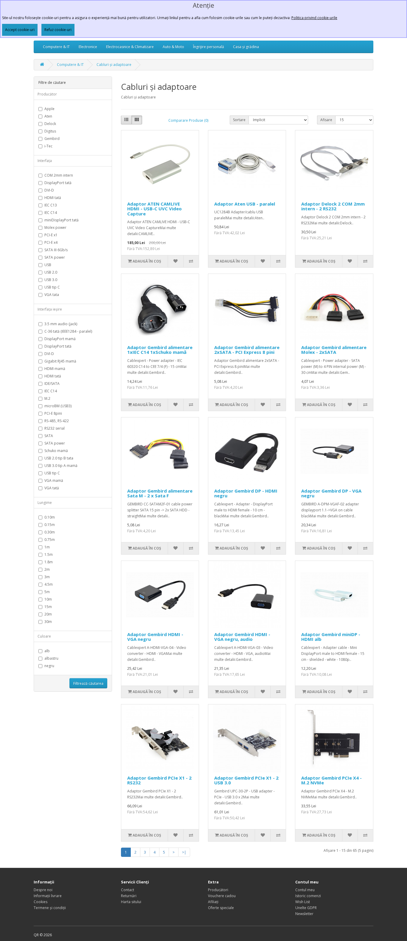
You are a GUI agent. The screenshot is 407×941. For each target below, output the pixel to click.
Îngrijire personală (208, 46)
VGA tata (51, 294)
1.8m (48, 561)
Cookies (40, 901)
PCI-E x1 (51, 234)
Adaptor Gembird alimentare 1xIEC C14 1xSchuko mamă (159, 349)
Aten (48, 116)
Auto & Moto (173, 46)
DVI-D (49, 190)
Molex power (55, 227)
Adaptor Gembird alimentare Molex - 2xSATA (333, 349)
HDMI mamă (54, 368)
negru (49, 665)
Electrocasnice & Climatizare (130, 46)
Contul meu (305, 889)
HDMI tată (52, 197)
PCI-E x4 (51, 242)
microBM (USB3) (58, 405)
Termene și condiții (50, 907)
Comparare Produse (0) (188, 120)
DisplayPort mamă (60, 338)
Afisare (326, 119)
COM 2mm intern (58, 175)
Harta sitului (131, 901)
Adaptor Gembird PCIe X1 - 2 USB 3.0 (246, 780)
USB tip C (52, 287)
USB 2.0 (50, 272)
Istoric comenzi (308, 895)
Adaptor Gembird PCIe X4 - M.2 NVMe (331, 780)
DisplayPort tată (58, 182)
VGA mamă (53, 480)
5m (47, 591)
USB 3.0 (50, 279)
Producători (218, 889)
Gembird (52, 138)
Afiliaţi (213, 901)
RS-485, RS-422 (56, 420)
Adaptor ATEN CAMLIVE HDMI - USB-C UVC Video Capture (154, 209)
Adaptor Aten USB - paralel (244, 204)
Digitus (50, 131)
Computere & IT (56, 46)
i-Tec (48, 146)
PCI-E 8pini (53, 413)
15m (48, 606)
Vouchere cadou (222, 895)
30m (48, 621)
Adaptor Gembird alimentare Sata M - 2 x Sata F (159, 493)
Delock (50, 123)
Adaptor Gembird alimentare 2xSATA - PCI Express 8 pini (246, 349)
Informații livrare (48, 895)
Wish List (302, 901)
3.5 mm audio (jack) (60, 323)
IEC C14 (50, 212)
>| (184, 852)
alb (47, 650)
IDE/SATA (52, 383)
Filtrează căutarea (88, 683)
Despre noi (43, 889)
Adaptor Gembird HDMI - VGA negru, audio (242, 636)
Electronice (88, 46)
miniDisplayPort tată (61, 220)
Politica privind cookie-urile (314, 17)
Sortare (239, 119)
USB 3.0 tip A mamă (60, 465)
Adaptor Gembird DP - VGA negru (331, 493)
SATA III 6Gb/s (56, 249)
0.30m (49, 532)
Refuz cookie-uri (58, 29)
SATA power (54, 257)
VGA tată (51, 487)
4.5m (48, 584)
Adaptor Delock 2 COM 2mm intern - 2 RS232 (333, 206)
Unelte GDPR (306, 907)
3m (47, 576)
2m (47, 569)
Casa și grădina (246, 46)
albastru (51, 658)
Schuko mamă (56, 450)
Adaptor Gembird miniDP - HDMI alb (330, 636)
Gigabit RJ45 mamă (60, 361)
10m (48, 599)
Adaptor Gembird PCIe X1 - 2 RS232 (159, 780)
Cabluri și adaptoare (114, 64)
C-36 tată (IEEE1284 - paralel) (68, 331)
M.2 (47, 398)
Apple (49, 108)
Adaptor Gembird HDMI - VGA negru (155, 636)
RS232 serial (54, 428)
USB (47, 264)
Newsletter (304, 913)
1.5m (48, 554)
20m (48, 614)
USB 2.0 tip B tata (58, 458)
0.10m (49, 517)
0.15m (49, 524)
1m (47, 547)
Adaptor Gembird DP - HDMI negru (245, 493)
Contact (127, 889)
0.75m (49, 539)
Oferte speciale (221, 907)
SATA (48, 435)
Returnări (128, 895)
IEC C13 (50, 205)
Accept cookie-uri (20, 29)
